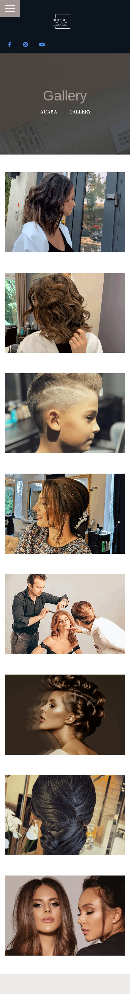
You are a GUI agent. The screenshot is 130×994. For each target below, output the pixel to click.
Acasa (48, 112)
